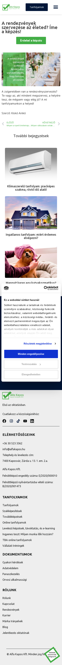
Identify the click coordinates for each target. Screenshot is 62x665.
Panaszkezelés (11, 574)
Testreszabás (29, 364)
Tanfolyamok (10, 505)
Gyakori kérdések (12, 562)
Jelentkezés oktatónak (15, 632)
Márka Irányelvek (12, 621)
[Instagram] (11, 421)
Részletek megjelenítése (38, 343)
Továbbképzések (12, 516)
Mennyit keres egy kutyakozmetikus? (31, 282)
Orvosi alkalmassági (14, 579)
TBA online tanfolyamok (17, 540)
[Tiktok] (18, 421)
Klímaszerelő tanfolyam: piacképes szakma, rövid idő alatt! (31, 187)
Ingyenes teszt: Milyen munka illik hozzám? (27, 534)
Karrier (6, 615)
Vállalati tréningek (13, 545)
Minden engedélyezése (31, 353)
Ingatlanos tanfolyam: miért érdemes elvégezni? (31, 236)
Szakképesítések (12, 511)
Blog (5, 627)
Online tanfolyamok (14, 522)
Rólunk (6, 598)
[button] (55, 7)
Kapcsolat (8, 603)
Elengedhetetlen (31, 374)
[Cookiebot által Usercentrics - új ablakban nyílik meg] (44, 288)
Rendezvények (10, 609)
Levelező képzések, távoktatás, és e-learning (28, 528)
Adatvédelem (10, 568)
